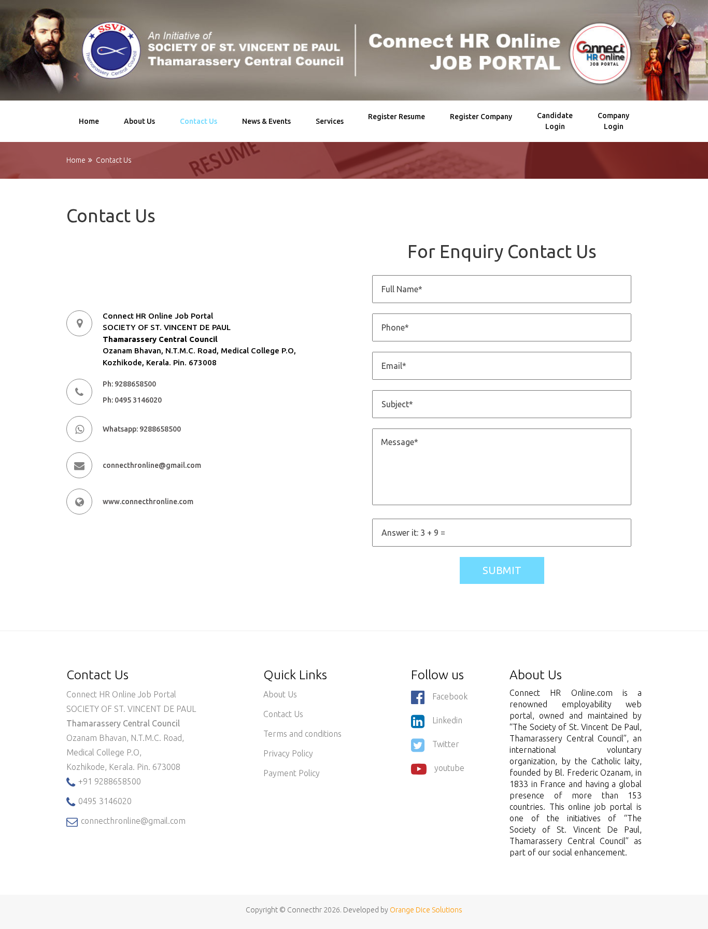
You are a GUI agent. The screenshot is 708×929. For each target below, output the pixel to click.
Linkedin (447, 720)
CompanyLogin (613, 121)
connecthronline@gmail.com (152, 465)
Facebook (450, 696)
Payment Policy (291, 773)
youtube (449, 768)
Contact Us (198, 121)
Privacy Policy (288, 753)
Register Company (481, 121)
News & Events (266, 121)
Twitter (445, 744)
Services (330, 121)
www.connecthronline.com (148, 501)
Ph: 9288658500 (129, 384)
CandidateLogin (555, 121)
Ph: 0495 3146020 (132, 400)
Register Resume (396, 121)
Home (89, 121)
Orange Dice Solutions (426, 910)
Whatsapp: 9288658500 (142, 429)
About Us (139, 121)
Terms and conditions (302, 733)
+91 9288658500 (108, 781)
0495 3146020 (104, 801)
